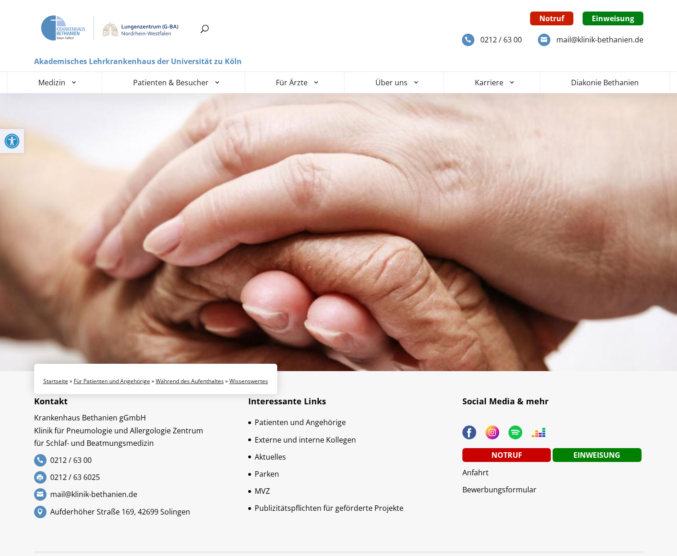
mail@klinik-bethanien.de (599, 40)
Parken (267, 474)
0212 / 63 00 (501, 40)
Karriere (489, 82)
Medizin (51, 82)
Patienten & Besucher (171, 82)
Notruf (551, 18)
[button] (12, 141)
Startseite (55, 381)
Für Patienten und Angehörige (112, 381)
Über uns (391, 82)
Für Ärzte (292, 82)
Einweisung (613, 18)
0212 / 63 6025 (75, 477)
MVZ (262, 491)
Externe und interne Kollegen (305, 440)
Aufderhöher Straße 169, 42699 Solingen (120, 512)
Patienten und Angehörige (300, 422)
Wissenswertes (248, 381)
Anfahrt (475, 472)
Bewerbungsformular (499, 490)
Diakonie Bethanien (605, 82)
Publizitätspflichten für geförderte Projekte (329, 508)
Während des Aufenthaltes (190, 381)
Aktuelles (270, 457)
